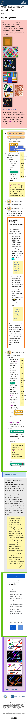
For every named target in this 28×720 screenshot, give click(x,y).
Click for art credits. (8, 109)
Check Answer (13, 627)
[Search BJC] (22, 2)
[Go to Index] (3, 2)
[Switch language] (25, 2)
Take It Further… (11, 689)
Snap (14, 154)
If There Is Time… (11, 475)
